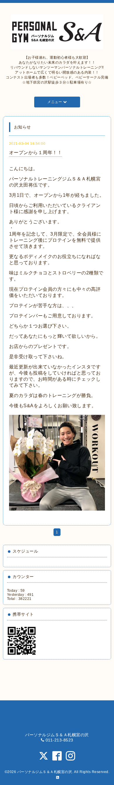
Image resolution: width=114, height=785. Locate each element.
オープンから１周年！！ (35, 152)
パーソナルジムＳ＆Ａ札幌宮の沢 (44, 772)
